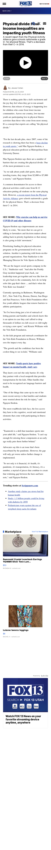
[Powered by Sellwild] (44, 676)
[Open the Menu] (4, 4)
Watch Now (43, 4)
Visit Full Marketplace (40, 532)
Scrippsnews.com (30, 485)
